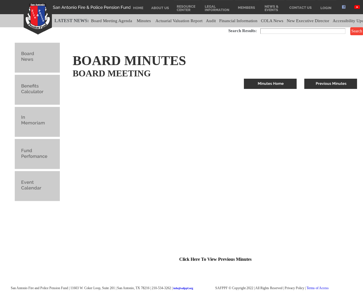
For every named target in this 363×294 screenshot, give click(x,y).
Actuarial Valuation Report (178, 20)
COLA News (272, 20)
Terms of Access (318, 288)
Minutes (144, 20)
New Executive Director (308, 20)
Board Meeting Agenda (111, 20)
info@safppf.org (183, 288)
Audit (211, 20)
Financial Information (238, 20)
